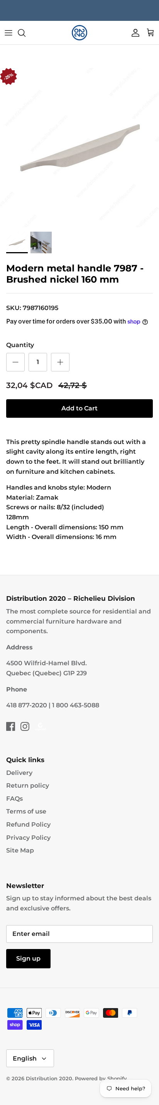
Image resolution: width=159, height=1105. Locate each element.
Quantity (20, 345)
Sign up (28, 958)
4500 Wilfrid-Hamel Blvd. (46, 663)
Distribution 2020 (49, 1078)
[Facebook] (10, 726)
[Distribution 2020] (79, 33)
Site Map (20, 850)
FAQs (14, 798)
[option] (79, 147)
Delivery (19, 772)
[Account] (133, 32)
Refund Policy (28, 824)
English (25, 1058)
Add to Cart (79, 408)
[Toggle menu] (8, 32)
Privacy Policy (28, 837)
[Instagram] (24, 726)
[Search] (25, 32)
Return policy (27, 785)
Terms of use (26, 811)
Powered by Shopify (101, 1078)
